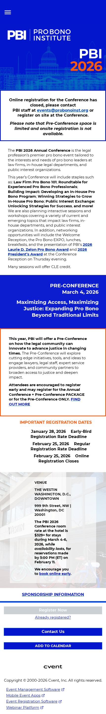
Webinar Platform (22, 707)
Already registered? (53, 617)
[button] (6, 11)
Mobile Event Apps (23, 695)
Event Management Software (33, 689)
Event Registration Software (31, 701)
